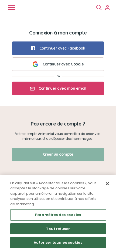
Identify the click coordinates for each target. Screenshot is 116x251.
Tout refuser (58, 228)
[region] (58, 213)
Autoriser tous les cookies (58, 242)
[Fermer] (107, 184)
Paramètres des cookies (58, 214)
